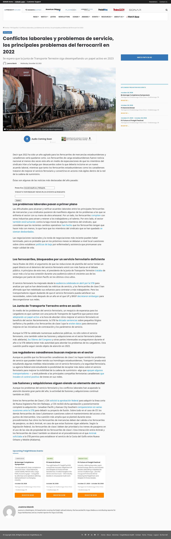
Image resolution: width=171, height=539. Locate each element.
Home (6, 28)
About (109, 535)
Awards (85, 17)
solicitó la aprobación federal (64, 400)
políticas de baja (44, 244)
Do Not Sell (164, 535)
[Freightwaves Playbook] (71, 10)
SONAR (75, 17)
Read (35, 17)
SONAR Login (20, 2)
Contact (138, 535)
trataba (98, 270)
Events (95, 17)
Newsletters (153, 2)
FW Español (14, 28)
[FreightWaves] (12, 10)
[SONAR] (135, 10)
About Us (118, 17)
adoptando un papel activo (26, 317)
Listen (53, 17)
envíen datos (75, 323)
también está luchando (24, 221)
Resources (106, 17)
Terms (144, 535)
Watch (44, 17)
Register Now (28, 495)
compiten (96, 215)
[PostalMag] (103, 10)
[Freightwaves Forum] (87, 10)
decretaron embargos (88, 296)
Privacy (149, 535)
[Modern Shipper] (33, 10)
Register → (125, 100)
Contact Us (163, 2)
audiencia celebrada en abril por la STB (75, 283)
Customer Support (34, 2)
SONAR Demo (8, 2)
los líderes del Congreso (40, 339)
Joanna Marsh (12, 63)
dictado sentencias (68, 320)
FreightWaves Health (127, 535)
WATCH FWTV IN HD (144, 57)
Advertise (115, 535)
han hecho (67, 225)
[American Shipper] (53, 10)
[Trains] (119, 10)
